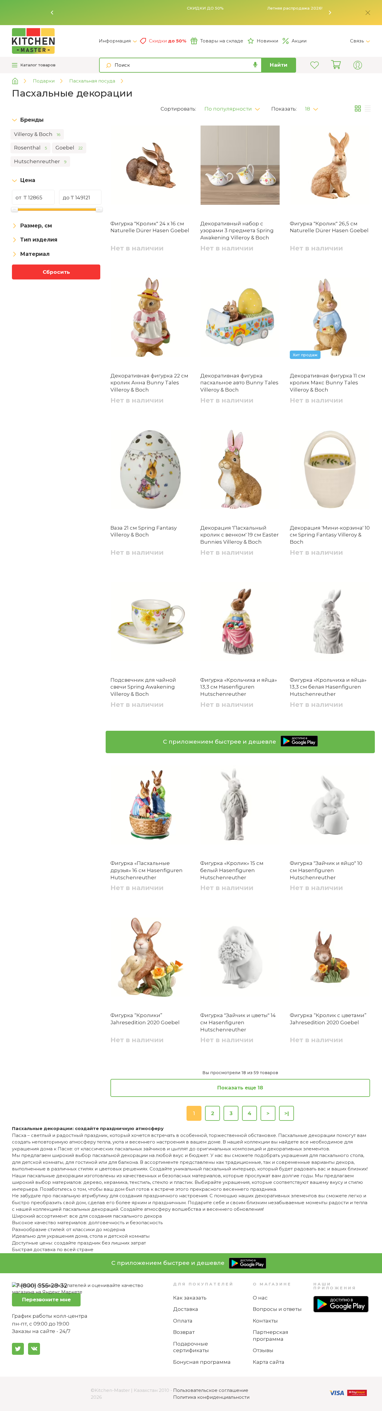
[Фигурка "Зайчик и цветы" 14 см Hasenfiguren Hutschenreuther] (240, 958)
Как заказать (190, 1298)
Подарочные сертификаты (191, 1347)
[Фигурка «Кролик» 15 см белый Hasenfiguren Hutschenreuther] (240, 806)
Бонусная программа (202, 1362)
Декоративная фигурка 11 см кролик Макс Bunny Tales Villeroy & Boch (327, 383)
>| (286, 1113)
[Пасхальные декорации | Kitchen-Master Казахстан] (55, 41)
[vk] (34, 1349)
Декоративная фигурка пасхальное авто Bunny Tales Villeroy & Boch (239, 383)
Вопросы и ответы (277, 1309)
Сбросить (56, 272)
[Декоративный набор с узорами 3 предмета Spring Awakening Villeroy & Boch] (240, 166)
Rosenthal (30, 148)
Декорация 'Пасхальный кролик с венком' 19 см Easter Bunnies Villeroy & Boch (239, 535)
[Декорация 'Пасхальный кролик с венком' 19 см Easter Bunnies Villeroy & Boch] (240, 470)
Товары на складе (221, 41)
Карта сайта (268, 1362)
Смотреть (280, 8)
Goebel (69, 148)
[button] (52, 12)
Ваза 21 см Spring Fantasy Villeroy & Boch (143, 531)
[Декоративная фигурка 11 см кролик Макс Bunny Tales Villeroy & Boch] (330, 318)
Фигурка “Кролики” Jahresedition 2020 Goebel (145, 1018)
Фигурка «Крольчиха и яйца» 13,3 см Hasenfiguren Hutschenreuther (238, 687)
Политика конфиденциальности (211, 1397)
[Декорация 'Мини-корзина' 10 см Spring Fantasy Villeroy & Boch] (330, 470)
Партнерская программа (270, 1335)
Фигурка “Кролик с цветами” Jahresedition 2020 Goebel (328, 1018)
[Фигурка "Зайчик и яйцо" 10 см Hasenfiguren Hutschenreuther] (330, 806)
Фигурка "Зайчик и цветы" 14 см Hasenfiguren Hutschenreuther (238, 1022)
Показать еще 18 (240, 1088)
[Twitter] (18, 1349)
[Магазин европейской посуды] (19, 81)
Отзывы (263, 1350)
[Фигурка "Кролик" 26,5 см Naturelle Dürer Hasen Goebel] (330, 166)
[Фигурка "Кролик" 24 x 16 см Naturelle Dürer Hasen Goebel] (150, 166)
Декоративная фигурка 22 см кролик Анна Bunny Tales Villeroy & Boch (149, 383)
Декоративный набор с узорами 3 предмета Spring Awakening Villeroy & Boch (237, 231)
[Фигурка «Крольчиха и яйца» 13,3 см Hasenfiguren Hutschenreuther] (240, 622)
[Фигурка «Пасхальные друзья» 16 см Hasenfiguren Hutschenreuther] (150, 806)
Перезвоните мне (46, 1300)
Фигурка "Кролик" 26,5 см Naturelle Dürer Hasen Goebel (329, 227)
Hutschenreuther (40, 161)
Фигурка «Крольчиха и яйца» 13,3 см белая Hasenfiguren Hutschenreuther (328, 687)
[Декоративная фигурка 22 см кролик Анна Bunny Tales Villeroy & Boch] (150, 318)
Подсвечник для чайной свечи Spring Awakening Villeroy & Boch (143, 687)
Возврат (184, 1332)
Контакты (265, 1321)
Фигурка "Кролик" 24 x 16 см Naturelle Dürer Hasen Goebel (149, 227)
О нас (260, 1298)
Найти (278, 65)
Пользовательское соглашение (210, 1390)
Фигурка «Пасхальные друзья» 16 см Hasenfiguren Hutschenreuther (146, 870)
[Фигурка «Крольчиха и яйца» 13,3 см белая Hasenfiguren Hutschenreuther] (330, 622)
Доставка (185, 1309)
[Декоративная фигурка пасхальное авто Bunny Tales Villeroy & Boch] (240, 318)
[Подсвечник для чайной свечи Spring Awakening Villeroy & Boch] (150, 622)
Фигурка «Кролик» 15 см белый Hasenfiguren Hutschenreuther (232, 870)
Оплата (182, 1321)
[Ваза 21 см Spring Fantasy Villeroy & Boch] (150, 470)
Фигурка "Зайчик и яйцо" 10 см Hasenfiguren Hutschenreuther (326, 870)
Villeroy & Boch (37, 134)
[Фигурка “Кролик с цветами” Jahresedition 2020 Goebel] (330, 958)
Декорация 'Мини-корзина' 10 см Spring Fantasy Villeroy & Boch (330, 535)
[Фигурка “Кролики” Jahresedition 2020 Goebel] (150, 958)
